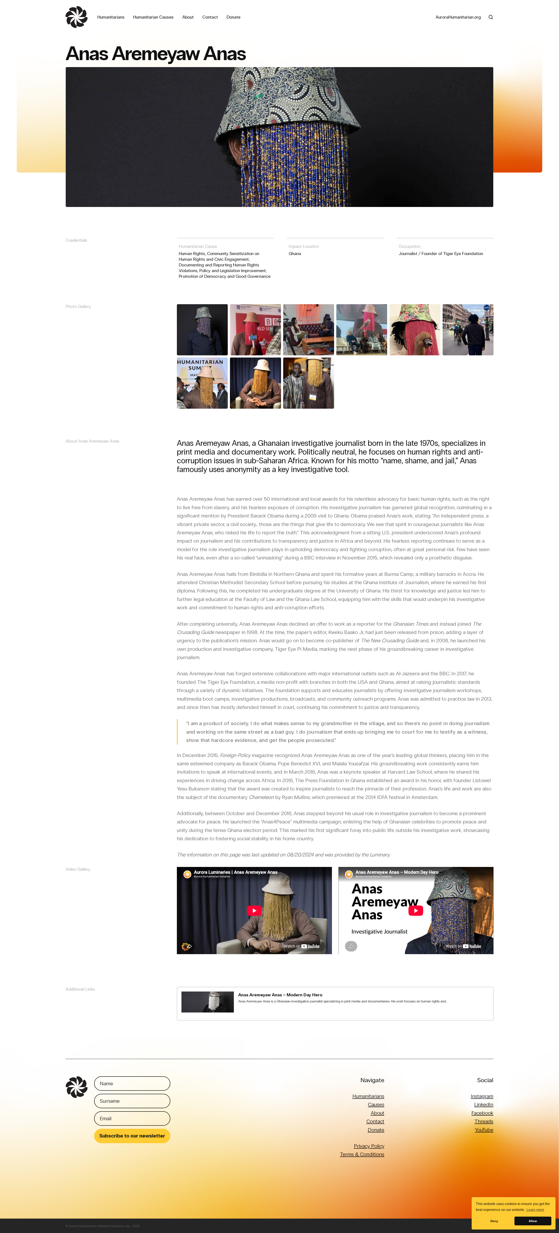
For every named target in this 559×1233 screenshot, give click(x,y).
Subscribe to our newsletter (132, 1135)
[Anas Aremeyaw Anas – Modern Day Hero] (335, 1003)
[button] (202, 329)
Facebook (482, 1113)
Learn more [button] (535, 1210)
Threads (483, 1121)
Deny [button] (494, 1221)
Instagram (482, 1096)
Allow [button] (533, 1221)
